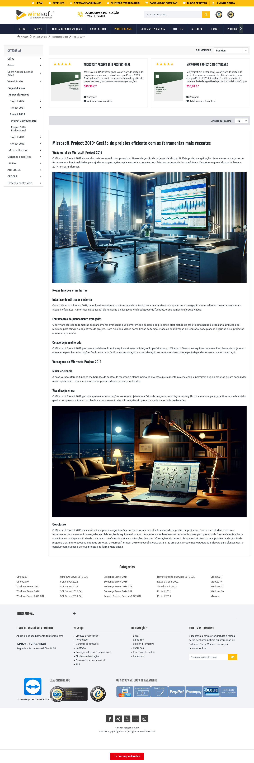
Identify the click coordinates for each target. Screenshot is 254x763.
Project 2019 (17, 114)
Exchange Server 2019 (116, 576)
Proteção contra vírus (19, 183)
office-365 (138, 639)
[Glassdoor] (127, 718)
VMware (215, 596)
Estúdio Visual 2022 (167, 581)
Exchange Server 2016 (116, 581)
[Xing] (118, 718)
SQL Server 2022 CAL (71, 591)
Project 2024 (17, 101)
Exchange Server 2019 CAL (118, 586)
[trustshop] (98, 694)
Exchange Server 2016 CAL (118, 591)
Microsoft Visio (18, 150)
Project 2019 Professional (18, 129)
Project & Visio (16, 88)
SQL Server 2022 (69, 581)
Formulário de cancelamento (91, 660)
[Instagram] (144, 718)
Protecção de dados (143, 652)
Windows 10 (217, 591)
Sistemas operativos (19, 156)
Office (10, 58)
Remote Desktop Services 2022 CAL (123, 596)
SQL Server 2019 (69, 586)
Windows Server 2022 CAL (30, 596)
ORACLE (12, 176)
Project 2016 (17, 137)
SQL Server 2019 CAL (71, 596)
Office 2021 (22, 576)
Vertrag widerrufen (129, 756)
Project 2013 (17, 143)
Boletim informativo (143, 643)
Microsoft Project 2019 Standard (207, 64)
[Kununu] (135, 718)
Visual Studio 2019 (167, 586)
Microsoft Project (19, 94)
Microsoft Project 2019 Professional (107, 64)
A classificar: (203, 50)
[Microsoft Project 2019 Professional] (66, 86)
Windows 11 (217, 586)
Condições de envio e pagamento (93, 652)
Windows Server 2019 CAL (74, 576)
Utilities (11, 163)
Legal (136, 635)
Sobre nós (138, 648)
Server (11, 65)
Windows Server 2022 (28, 586)
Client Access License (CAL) (20, 73)
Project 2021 (17, 107)
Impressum (139, 656)
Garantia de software (87, 643)
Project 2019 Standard (23, 120)
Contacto (81, 648)
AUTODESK (14, 169)
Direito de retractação (87, 656)
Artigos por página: (221, 121)
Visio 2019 (216, 581)
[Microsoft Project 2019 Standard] (168, 86)
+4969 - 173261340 (31, 644)
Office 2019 (22, 581)
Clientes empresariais (87, 635)
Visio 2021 (216, 576)
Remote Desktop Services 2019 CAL (176, 576)
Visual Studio (15, 81)
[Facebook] (109, 718)
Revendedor (82, 639)
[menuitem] (161, 3)
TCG (78, 664)
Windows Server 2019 (28, 591)
